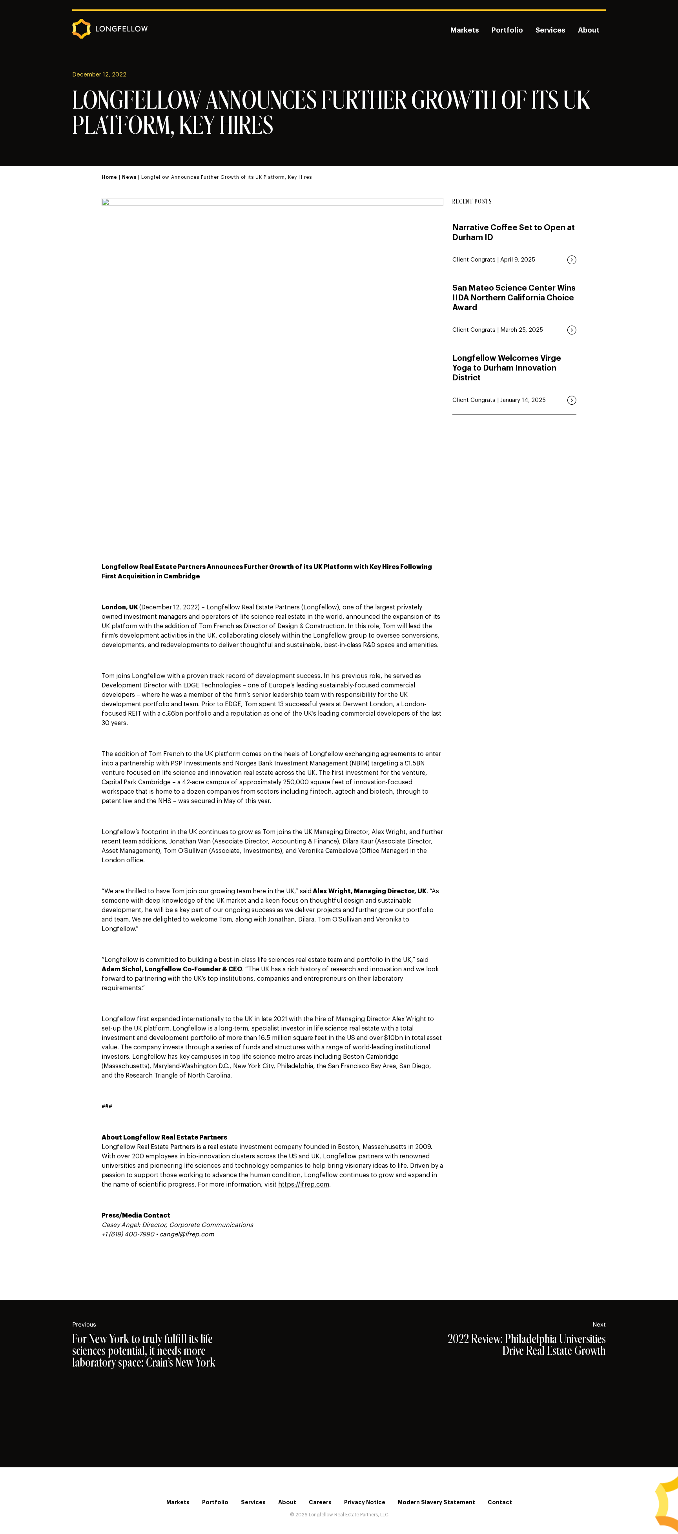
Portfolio (507, 30)
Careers (320, 1502)
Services (550, 30)
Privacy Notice (364, 1502)
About (589, 30)
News (129, 177)
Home (109, 177)
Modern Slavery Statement (436, 1502)
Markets (464, 30)
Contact (500, 1502)
